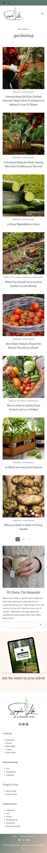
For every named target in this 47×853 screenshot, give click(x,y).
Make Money (11, 794)
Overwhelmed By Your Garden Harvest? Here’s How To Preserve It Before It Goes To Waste (23, 100)
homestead (17, 157)
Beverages (10, 746)
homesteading (28, 92)
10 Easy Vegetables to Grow (23, 224)
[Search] (40, 624)
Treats (9, 749)
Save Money (11, 791)
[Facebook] (4, 3)
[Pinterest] (27, 840)
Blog (14, 836)
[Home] (19, 29)
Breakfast (10, 740)
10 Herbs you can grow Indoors (23, 467)
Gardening (17, 92)
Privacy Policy (28, 836)
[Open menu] (42, 13)
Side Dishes (11, 753)
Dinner (9, 743)
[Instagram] (8, 3)
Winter (9, 817)
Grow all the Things (12, 277)
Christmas (10, 823)
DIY (8, 769)
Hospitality (11, 772)
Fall (7, 813)
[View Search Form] (43, 2)
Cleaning (10, 775)
